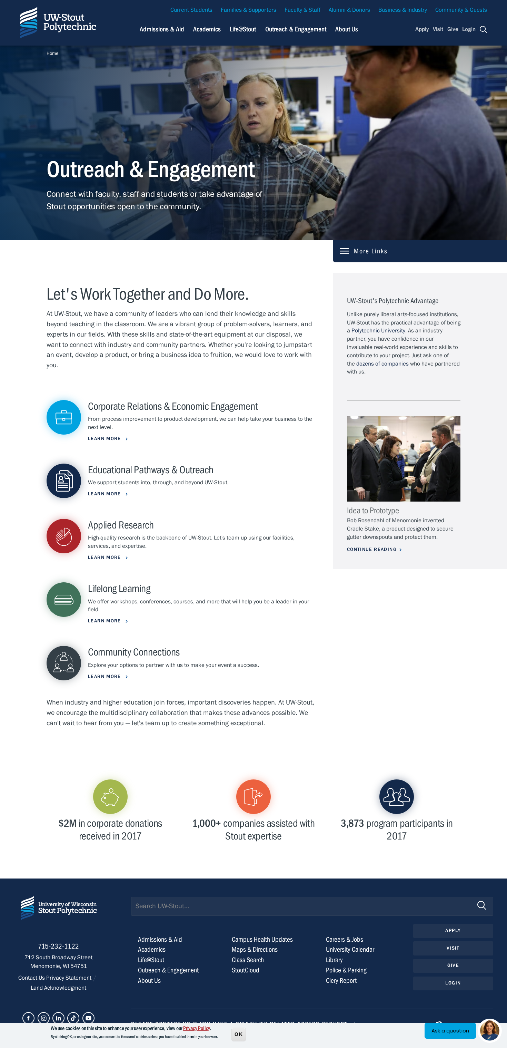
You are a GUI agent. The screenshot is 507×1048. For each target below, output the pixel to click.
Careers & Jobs (344, 939)
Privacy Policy (196, 1028)
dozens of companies (382, 363)
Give (452, 29)
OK (239, 1034)
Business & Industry (402, 10)
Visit (438, 29)
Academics (207, 29)
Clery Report (341, 980)
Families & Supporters (248, 10)
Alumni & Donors (349, 10)
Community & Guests (461, 10)
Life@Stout (243, 29)
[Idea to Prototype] (403, 459)
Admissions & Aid (162, 29)
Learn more (105, 438)
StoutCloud (245, 970)
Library (334, 960)
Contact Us (32, 977)
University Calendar (350, 949)
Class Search (248, 960)
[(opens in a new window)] (28, 1018)
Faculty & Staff (302, 10)
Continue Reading (372, 549)
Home (52, 53)
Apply (422, 29)
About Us (346, 29)
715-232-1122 (58, 946)
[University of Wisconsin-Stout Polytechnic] (59, 914)
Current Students (191, 10)
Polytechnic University (378, 330)
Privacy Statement (69, 977)
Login (469, 29)
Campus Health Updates (262, 939)
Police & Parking (346, 970)
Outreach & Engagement (295, 29)
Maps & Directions (255, 949)
